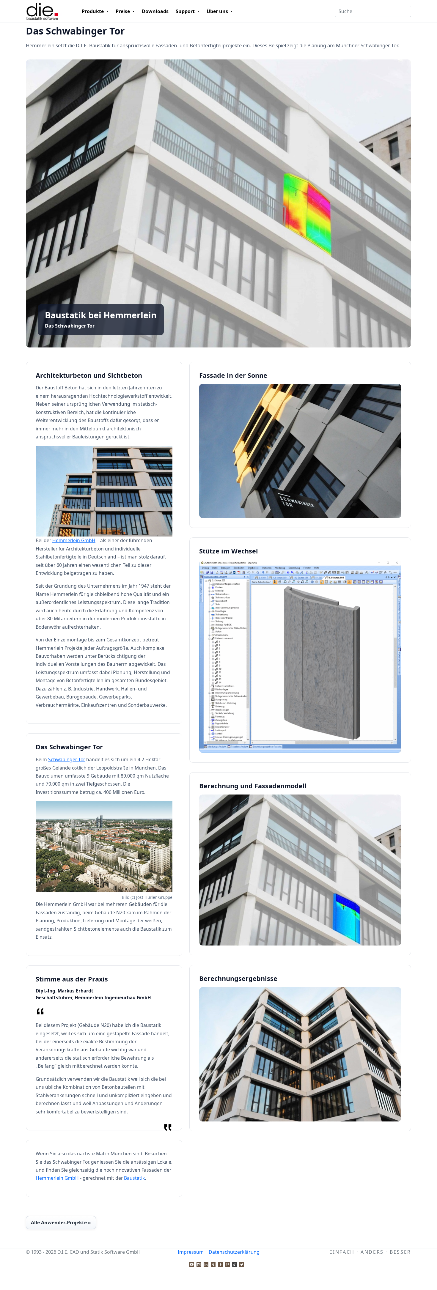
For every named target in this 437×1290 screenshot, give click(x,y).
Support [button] (186, 11)
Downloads (155, 11)
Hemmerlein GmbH (73, 540)
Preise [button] (123, 11)
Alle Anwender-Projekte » (61, 1222)
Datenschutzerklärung (234, 1252)
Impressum (191, 1252)
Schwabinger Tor (66, 759)
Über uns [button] (218, 11)
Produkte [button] (93, 11)
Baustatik (134, 1178)
